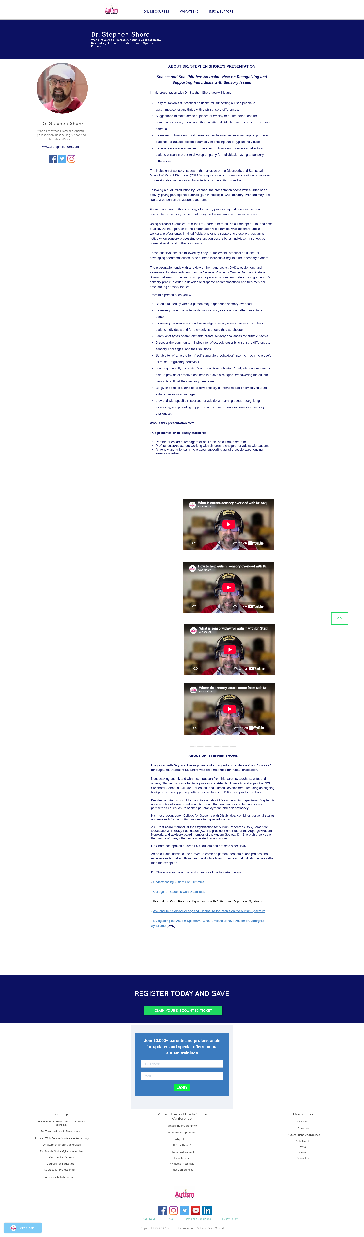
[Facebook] (162, 1210)
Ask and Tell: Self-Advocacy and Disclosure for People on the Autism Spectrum (209, 911)
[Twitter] (62, 159)
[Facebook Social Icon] (53, 159)
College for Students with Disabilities (179, 892)
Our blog (302, 1121)
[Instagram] (71, 159)
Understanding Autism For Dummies (178, 882)
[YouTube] (195, 1210)
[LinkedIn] (207, 1210)
